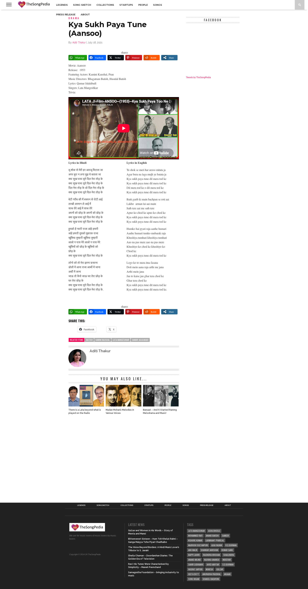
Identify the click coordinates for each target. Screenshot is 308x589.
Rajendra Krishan (211, 554)
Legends (62, 4)
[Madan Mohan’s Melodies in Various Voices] (123, 405)
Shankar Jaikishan (209, 550)
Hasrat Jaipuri (195, 569)
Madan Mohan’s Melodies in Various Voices (120, 411)
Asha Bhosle (214, 530)
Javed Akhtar (213, 564)
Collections (105, 4)
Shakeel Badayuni (211, 578)
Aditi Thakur (79, 42)
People (143, 4)
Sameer (225, 535)
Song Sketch (82, 4)
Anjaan (227, 574)
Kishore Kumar (195, 540)
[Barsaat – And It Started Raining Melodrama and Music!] (161, 405)
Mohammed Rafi (195, 535)
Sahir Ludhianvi (195, 564)
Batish (89, 339)
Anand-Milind (194, 559)
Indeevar (227, 559)
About (85, 14)
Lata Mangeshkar (121, 339)
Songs (157, 4)
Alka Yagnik (216, 545)
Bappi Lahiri (194, 554)
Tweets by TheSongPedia (198, 77)
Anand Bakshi (212, 535)
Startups (126, 4)
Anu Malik (192, 550)
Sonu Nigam (193, 578)
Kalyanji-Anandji (211, 559)
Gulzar (219, 569)
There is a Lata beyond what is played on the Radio (84, 411)
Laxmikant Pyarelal (215, 540)
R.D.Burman (231, 545)
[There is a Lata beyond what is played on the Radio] (86, 405)
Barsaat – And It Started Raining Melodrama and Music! (160, 411)
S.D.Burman (227, 564)
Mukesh (209, 569)
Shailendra (228, 554)
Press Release (65, 14)
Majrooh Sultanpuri (198, 545)
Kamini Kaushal (103, 339)
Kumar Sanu (227, 550)
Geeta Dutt (193, 574)
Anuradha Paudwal (211, 574)
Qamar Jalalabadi (140, 339)
